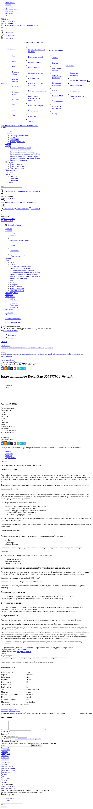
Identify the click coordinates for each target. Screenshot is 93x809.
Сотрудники (5, 754)
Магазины (9, 172)
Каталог (8, 134)
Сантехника (14, 138)
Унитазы (57, 354)
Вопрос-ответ (6, 778)
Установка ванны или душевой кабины (25, 154)
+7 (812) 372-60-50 (8, 21)
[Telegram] (24, 368)
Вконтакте (12, 335)
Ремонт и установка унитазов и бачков (25, 158)
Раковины (73, 354)
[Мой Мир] (8, 368)
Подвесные (18, 362)
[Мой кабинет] (2, 194)
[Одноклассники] (5, 368)
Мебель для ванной (17, 142)
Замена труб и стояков (18, 160)
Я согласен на (22, 739)
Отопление (14, 140)
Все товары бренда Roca (10, 711)
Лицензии (14, 178)
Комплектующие (7, 362)
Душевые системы (12, 354)
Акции (8, 144)
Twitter (10, 338)
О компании (10, 174)
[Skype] (21, 368)
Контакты (9, 182)
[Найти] (2, 30)
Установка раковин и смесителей (22, 152)
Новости (13, 176)
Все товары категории (9, 709)
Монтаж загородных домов (20, 148)
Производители (11, 170)
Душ (52, 354)
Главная (8, 131)
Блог (3, 776)
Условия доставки (17, 166)
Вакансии (5, 756)
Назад (12, 233)
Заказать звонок (7, 221)
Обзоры (4, 782)
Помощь (4, 764)
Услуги (8, 146)
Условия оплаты (16, 164)
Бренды (4, 780)
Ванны (9, 356)
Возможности (6, 772)
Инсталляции (24, 354)
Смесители (65, 354)
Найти (4, 807)
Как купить (9, 162)
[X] (11, 368)
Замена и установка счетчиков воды (24, 156)
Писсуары (46, 354)
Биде (3, 354)
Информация (6, 762)
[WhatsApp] (18, 368)
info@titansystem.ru (10, 331)
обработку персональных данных (28, 739)
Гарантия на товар (17, 168)
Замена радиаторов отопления (21, 150)
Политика (14, 180)
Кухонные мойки (36, 354)
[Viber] (15, 368)
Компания (5, 748)
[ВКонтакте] (2, 368)
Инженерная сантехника (19, 136)
